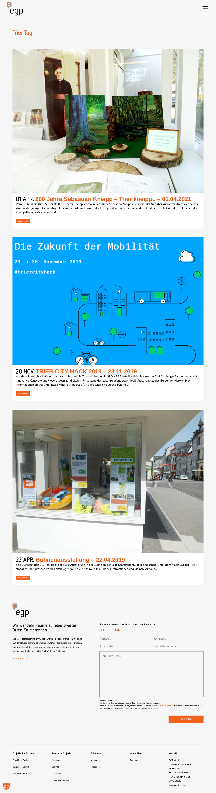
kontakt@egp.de (166, 706)
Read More (23, 221)
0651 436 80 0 (117, 630)
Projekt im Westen (20, 760)
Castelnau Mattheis (21, 774)
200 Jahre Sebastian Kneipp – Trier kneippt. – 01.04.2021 (113, 199)
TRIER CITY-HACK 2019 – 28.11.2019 (86, 371)
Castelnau (56, 760)
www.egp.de (20, 658)
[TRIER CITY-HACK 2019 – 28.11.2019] (108, 301)
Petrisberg (56, 774)
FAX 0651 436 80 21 (179, 776)
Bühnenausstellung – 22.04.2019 (80, 559)
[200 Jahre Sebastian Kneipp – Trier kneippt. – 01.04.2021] (108, 121)
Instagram (95, 760)
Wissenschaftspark (60, 780)
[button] (6, 786)
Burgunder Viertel (20, 767)
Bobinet (55, 767)
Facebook (95, 767)
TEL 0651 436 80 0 (179, 772)
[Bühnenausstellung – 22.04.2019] (108, 481)
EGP (18, 638)
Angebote (134, 760)
